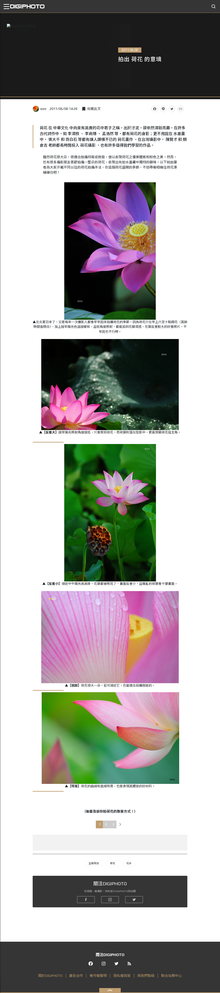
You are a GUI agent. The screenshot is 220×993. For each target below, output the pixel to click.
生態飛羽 (94, 863)
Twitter (172, 109)
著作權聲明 (98, 976)
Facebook (154, 109)
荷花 (112, 863)
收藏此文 (94, 109)
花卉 (128, 863)
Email (180, 109)
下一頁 (120, 824)
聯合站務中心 (171, 976)
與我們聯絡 (145, 976)
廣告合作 (76, 976)
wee (43, 109)
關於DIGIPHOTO (50, 976)
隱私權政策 (122, 976)
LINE (163, 109)
